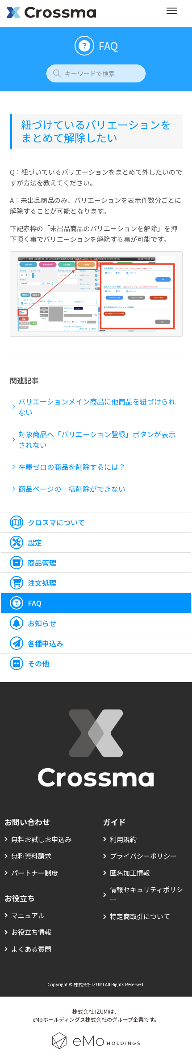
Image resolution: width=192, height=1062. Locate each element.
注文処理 (42, 582)
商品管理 (42, 562)
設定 (35, 542)
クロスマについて (56, 522)
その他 (38, 663)
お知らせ (42, 623)
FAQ (35, 603)
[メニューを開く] (172, 13)
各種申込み (45, 643)
